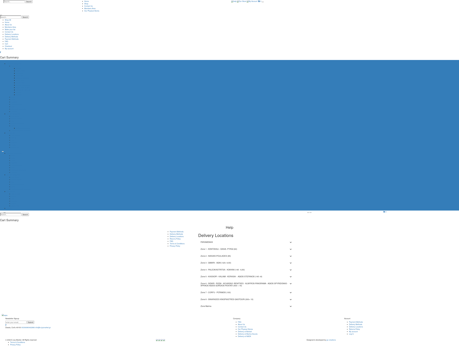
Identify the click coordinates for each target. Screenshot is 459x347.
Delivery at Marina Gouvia (247, 334)
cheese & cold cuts (23, 90)
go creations (331, 340)
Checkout (8, 46)
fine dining (15, 116)
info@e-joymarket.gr (43, 327)
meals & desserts (22, 78)
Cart (6, 44)
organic (14, 142)
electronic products (18, 109)
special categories (13, 114)
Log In (351, 334)
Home (86, 1)
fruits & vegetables (23, 85)
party (13, 126)
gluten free (15, 147)
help (235, 1)
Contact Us (88, 6)
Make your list (10, 29)
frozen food (20, 82)
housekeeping (16, 104)
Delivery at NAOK (244, 336)
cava (13, 99)
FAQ (6, 41)
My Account (253, 1)
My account (9, 48)
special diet (11, 133)
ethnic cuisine (16, 118)
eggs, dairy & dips (23, 87)
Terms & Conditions (177, 243)
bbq (12, 121)
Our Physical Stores (91, 11)
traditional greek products (21, 130)
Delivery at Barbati (245, 331)
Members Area (90, 8)
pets (13, 106)
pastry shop (20, 71)
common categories (14, 63)
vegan (13, 145)
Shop (86, 3)
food (13, 66)
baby (13, 97)
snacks (18, 92)
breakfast (19, 73)
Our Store (243, 1)
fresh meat (20, 80)
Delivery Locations (12, 34)
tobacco (14, 111)
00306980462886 (28, 327)
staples (19, 94)
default (9, 208)
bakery (18, 68)
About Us (8, 24)
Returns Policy (175, 239)
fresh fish (19, 75)
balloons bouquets (23, 128)
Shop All (8, 20)
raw (12, 140)
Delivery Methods (11, 36)
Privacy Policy (175, 246)
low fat (13, 137)
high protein (15, 135)
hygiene (14, 102)
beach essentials (17, 123)
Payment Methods (12, 39)
